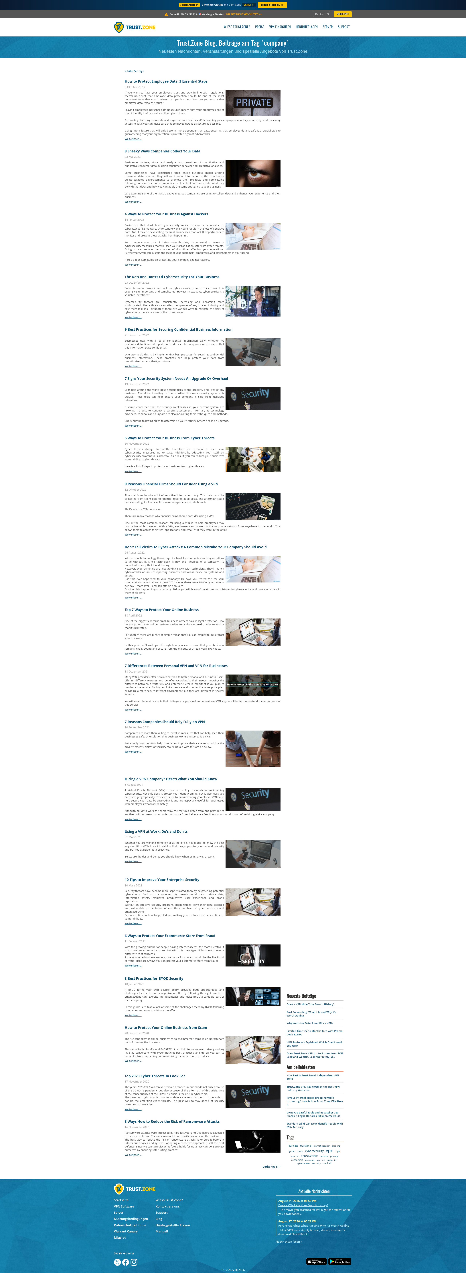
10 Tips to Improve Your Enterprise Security (162, 879)
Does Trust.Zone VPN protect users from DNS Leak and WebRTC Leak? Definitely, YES (315, 1159)
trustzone (305, 1250)
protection (332, 1264)
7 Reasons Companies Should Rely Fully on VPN (165, 721)
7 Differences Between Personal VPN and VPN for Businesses (176, 665)
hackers (324, 1260)
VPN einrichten (280, 27)
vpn (330, 1255)
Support (344, 27)
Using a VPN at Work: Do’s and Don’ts (156, 831)
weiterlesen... (133, 139)
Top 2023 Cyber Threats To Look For (155, 1076)
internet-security (321, 1250)
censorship (297, 1264)
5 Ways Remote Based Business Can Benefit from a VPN (172, 1224)
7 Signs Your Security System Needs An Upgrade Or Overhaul (176, 378)
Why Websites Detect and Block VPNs (310, 1127)
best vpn (295, 1260)
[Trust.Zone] (134, 27)
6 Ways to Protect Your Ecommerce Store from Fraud (170, 935)
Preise (259, 27)
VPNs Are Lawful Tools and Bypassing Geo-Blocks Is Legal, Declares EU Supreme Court (313, 1218)
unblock (327, 1268)
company (310, 1264)
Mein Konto (343, 14)
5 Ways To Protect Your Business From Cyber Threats (169, 438)
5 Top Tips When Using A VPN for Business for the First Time (175, 1167)
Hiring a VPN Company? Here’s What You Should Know (171, 779)
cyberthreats (303, 1268)
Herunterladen (307, 27)
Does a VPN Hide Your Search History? (310, 1109)
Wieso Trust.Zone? (237, 27)
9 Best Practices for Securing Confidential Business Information (178, 329)
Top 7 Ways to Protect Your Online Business (162, 609)
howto (300, 1255)
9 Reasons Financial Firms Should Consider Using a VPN (171, 484)
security (316, 1268)
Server (328, 27)
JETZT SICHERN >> (272, 5)
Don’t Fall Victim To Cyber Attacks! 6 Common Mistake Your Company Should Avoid (196, 547)
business (293, 1250)
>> (244, 14)
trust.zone (309, 1260)
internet (321, 1264)
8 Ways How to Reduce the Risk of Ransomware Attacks (172, 1121)
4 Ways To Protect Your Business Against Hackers (166, 214)
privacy (334, 1260)
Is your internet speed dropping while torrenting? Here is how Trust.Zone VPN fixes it (315, 1206)
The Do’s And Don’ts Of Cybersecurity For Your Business (172, 277)
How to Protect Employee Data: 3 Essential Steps (166, 81)
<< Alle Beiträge (134, 71)
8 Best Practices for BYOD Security (154, 978)
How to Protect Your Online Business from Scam (166, 1027)
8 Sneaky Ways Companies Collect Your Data (162, 151)
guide (292, 1255)
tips (338, 1255)
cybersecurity (314, 1256)
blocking (336, 1250)
